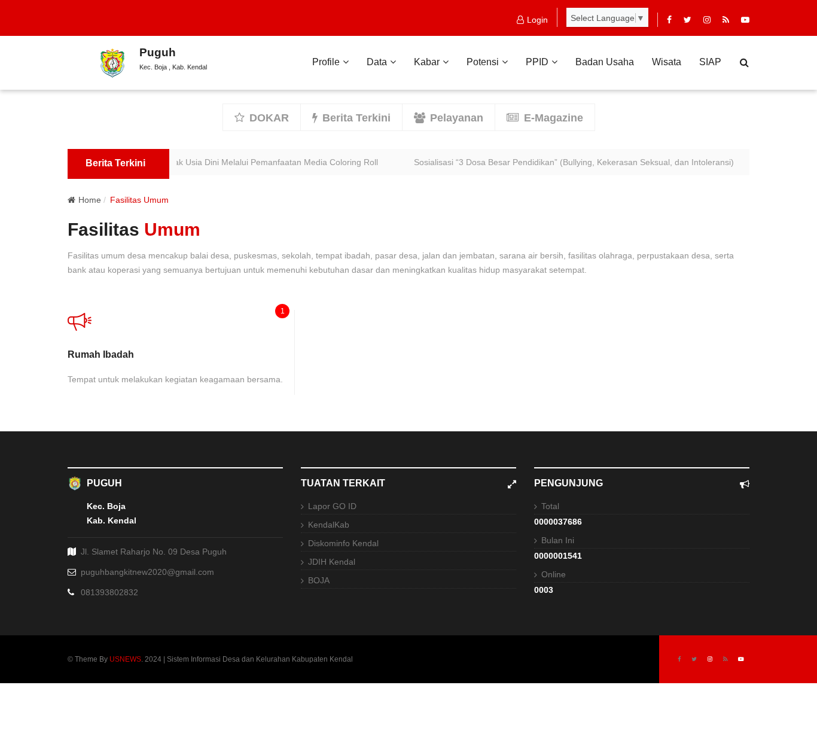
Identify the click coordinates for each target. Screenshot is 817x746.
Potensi (483, 62)
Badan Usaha (604, 62)
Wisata (666, 62)
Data (377, 62)
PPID (537, 62)
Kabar (427, 62)
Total (550, 506)
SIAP (710, 62)
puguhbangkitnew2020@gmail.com (147, 572)
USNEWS (125, 659)
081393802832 (109, 592)
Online (553, 574)
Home (89, 200)
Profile (326, 62)
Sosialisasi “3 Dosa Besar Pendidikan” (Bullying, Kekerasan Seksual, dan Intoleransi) (567, 162)
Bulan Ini (557, 540)
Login (537, 20)
